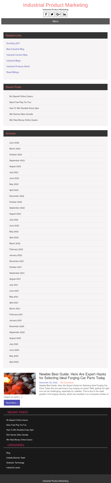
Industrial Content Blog (17, 54)
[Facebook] (45, 14)
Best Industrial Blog (15, 49)
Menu (55, 21)
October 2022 (15, 201)
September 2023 (17, 160)
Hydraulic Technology (15, 462)
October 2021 (15, 267)
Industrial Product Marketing (55, 5)
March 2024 (14, 148)
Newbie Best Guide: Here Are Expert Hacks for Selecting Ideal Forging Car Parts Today (72, 375)
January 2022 (15, 255)
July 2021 (13, 284)
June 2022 (14, 225)
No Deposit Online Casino (21, 96)
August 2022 (15, 213)
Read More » (12, 402)
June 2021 (14, 290)
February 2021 (16, 314)
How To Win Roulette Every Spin (24, 108)
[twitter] (52, 14)
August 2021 (15, 278)
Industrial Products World (18, 66)
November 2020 (16, 326)
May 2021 (13, 296)
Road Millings (13, 72)
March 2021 (14, 308)
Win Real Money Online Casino (23, 119)
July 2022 (13, 219)
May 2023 (13, 184)
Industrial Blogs (14, 60)
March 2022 (14, 243)
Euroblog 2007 (13, 43)
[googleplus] (58, 14)
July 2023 (13, 172)
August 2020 (15, 338)
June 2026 (14, 142)
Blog (8, 452)
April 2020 (14, 361)
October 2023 (15, 154)
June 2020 (14, 349)
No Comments (67, 382)
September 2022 (17, 207)
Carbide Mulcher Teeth (15, 457)
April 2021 (14, 302)
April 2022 (14, 237)
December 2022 (16, 195)
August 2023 (15, 166)
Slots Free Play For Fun (20, 102)
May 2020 (13, 355)
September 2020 (17, 332)
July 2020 (13, 344)
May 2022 (13, 231)
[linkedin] (64, 14)
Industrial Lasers (13, 467)
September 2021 (17, 272)
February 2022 (16, 249)
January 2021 (15, 320)
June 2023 (14, 178)
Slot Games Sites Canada (21, 114)
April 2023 (14, 190)
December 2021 (16, 261)
